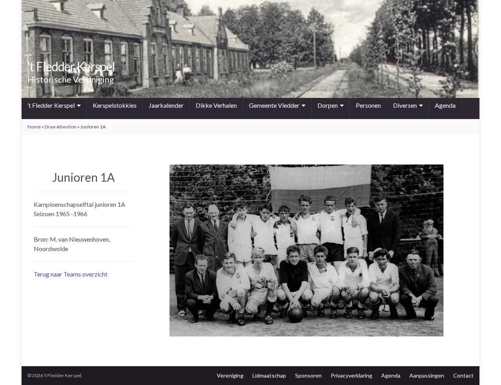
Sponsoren (308, 375)
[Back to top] (483, 367)
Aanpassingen (426, 375)
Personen (368, 105)
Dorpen (327, 105)
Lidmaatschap (269, 375)
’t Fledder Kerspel (51, 105)
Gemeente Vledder (274, 105)
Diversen (405, 105)
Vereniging (230, 375)
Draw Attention (60, 127)
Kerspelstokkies (115, 105)
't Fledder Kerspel (71, 66)
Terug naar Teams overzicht (71, 274)
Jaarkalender (166, 105)
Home (34, 127)
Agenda (445, 105)
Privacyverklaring (351, 375)
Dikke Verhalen (216, 105)
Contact (463, 375)
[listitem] (187, 259)
